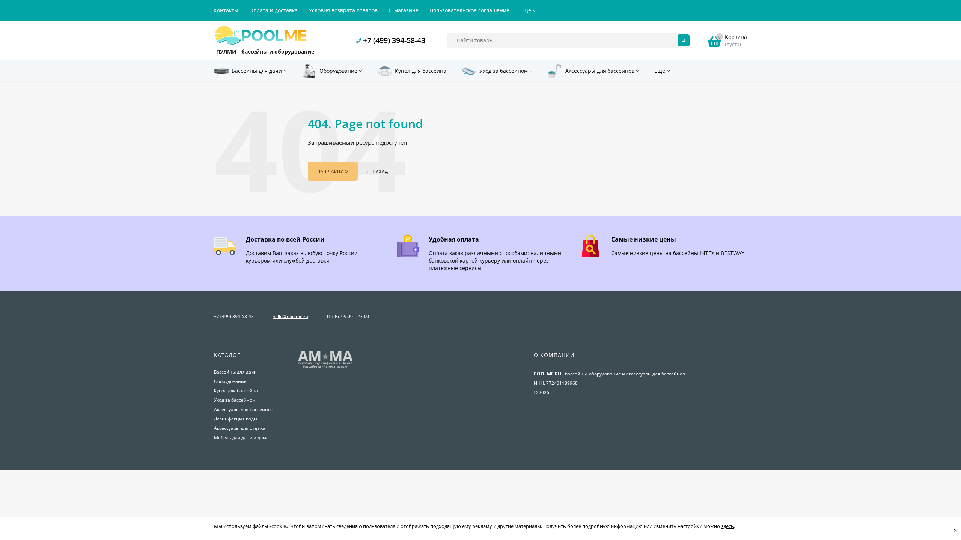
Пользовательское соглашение (469, 10)
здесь (727, 526)
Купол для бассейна (236, 390)
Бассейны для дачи (235, 372)
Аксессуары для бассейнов (243, 409)
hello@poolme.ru (290, 316)
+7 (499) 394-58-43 (394, 40)
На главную (332, 171)
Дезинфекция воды (235, 419)
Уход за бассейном (235, 400)
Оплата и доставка (273, 10)
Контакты (226, 10)
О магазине (404, 10)
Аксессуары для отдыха (239, 428)
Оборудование (230, 381)
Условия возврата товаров (343, 10)
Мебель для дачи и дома (241, 437)
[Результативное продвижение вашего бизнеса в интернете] (325, 367)
